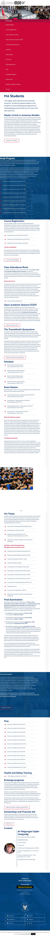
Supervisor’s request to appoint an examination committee (19, 540)
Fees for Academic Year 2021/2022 (16, 747)
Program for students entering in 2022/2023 (14, 197)
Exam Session (9, 54)
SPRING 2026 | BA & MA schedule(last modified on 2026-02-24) (16, 371)
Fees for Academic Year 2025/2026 (16, 728)
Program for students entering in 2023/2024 (14, 193)
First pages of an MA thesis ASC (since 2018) (18, 570)
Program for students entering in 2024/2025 (14, 189)
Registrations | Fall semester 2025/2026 (17, 243)
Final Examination (10, 64)
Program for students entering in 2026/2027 (14, 181)
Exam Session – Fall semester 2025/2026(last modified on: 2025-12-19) (17, 412)
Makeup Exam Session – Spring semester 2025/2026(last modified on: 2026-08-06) (20, 395)
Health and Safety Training (13, 84)
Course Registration (11, 29)
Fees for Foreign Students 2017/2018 (16, 767)
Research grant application (14, 301)
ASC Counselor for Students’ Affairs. (21, 425)
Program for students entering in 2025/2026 (14, 185)
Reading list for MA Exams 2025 (15, 530)
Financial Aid (9, 79)
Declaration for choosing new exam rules (18, 566)
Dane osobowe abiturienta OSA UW (16, 590)
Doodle (33, 859)
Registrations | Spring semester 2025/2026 (18, 239)
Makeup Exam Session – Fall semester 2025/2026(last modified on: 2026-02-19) (20, 407)
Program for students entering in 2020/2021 (14, 204)
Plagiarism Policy (12, 586)
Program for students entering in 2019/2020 (14, 208)
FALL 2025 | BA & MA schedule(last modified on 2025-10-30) (15, 377)
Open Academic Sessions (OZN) (14, 39)
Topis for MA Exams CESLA (14, 563)
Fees (7, 69)
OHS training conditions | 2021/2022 (17, 776)
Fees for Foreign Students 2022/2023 (16, 743)
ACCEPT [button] (33, 934)
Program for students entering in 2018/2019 (14, 212)
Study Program (10, 24)
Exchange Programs (11, 74)
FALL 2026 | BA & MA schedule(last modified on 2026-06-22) (15, 366)
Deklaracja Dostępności (25, 887)
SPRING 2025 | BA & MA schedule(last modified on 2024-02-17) (16, 382)
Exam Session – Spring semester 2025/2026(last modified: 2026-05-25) (18, 401)
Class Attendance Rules (12, 34)
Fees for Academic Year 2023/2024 (16, 736)
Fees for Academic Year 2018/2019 (16, 759)
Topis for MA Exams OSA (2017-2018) (17, 559)
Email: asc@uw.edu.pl (25, 880)
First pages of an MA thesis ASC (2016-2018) (18, 574)
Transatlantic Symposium (13, 44)
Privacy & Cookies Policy (25, 934)
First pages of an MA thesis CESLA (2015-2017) (19, 582)
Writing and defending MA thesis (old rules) (18, 551)
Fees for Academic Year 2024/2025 (16, 732)
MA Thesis (8, 59)
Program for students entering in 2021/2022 (14, 201)
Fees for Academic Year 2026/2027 (16, 724)
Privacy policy (25, 884)
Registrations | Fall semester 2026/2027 (17, 235)
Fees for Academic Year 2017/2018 (16, 763)
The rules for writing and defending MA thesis (19, 526)
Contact (8, 89)
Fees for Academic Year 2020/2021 (16, 751)
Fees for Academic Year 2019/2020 (16, 755)
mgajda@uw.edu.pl (23, 839)
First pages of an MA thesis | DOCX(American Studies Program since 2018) (17, 535)
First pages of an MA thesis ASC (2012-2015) (18, 578)
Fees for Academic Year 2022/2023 (16, 740)
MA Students (14, 95)
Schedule (8, 49)
